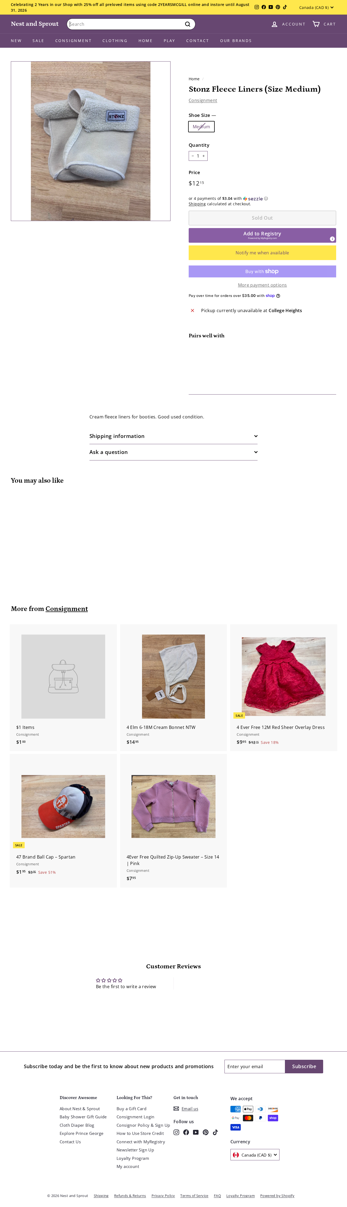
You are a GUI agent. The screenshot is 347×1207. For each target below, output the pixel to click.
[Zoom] (90, 141)
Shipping (197, 203)
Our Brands (236, 40)
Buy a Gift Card (131, 1108)
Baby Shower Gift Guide (83, 1116)
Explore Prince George (81, 1133)
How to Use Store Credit (140, 1133)
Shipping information (117, 436)
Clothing (114, 40)
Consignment (73, 40)
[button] (262, 198)
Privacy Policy (163, 1195)
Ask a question (108, 452)
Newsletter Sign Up (135, 1149)
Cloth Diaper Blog (77, 1125)
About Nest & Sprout (80, 1108)
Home (146, 40)
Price (194, 172)
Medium (201, 127)
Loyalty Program (133, 1158)
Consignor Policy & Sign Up (143, 1125)
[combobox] (131, 24)
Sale (38, 40)
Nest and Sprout (35, 23)
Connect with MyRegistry (141, 1141)
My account (128, 1166)
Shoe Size (202, 115)
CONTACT (197, 40)
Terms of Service (194, 1195)
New (16, 40)
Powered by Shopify (277, 1195)
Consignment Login (136, 1116)
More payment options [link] (262, 285)
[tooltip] (332, 238)
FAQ (217, 1195)
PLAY (169, 40)
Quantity (199, 145)
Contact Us (70, 1141)
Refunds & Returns (130, 1195)
